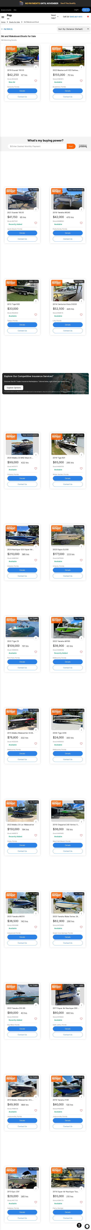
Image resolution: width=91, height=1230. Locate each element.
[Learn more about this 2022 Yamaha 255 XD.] (22, 994)
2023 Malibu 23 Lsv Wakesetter (20, 825)
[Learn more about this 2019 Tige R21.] (67, 444)
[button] (79, 1225)
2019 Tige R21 (59, 458)
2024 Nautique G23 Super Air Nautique (20, 550)
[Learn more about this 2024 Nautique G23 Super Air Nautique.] (22, 536)
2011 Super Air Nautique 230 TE (66, 1008)
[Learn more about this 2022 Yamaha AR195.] (67, 627)
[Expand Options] (36, 67)
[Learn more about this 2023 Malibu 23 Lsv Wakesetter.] (22, 811)
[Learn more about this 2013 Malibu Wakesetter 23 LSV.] (22, 1086)
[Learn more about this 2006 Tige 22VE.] (67, 719)
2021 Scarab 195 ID (15, 212)
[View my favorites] (88, 16)
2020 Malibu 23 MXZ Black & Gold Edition (20, 458)
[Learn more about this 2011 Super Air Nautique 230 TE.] (67, 994)
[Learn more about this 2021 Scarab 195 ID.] (22, 199)
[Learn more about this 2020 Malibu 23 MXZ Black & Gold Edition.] (22, 444)
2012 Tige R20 (13, 304)
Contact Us (22, 97)
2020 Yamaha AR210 (16, 916)
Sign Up (86, 10)
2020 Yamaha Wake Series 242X (66, 916)
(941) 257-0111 (76, 17)
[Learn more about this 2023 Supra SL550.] (67, 536)
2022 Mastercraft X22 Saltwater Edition (66, 70)
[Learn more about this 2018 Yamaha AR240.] (67, 199)
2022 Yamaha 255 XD (16, 1008)
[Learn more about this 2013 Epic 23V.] (22, 1178)
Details (22, 91)
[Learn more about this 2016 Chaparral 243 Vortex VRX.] (67, 811)
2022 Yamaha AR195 (61, 641)
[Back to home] (9, 16)
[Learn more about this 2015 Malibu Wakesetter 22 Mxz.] (22, 719)
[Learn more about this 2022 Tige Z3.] (22, 627)
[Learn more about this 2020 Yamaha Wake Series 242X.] (67, 903)
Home (3, 22)
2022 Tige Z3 (13, 641)
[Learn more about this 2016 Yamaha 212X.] (67, 1086)
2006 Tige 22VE (60, 733)
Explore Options (14, 387)
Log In (76, 10)
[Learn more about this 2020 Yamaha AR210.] (22, 903)
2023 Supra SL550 (61, 550)
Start (71, 146)
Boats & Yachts (6, 10)
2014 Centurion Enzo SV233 (65, 304)
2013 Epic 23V (13, 1192)
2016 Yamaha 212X (61, 1100)
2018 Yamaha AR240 (61, 212)
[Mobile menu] (3, 16)
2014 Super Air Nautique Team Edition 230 (66, 1192)
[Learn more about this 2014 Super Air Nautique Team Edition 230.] (67, 1178)
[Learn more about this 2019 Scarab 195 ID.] (22, 56)
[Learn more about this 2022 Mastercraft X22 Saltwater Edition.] (67, 56)
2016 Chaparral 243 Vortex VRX (66, 825)
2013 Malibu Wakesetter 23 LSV (20, 1100)
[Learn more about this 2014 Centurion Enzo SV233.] (67, 290)
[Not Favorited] (35, 80)
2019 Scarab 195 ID (15, 70)
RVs (15, 10)
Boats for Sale (14, 22)
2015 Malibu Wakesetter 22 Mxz (20, 733)
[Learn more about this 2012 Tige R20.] (22, 290)
